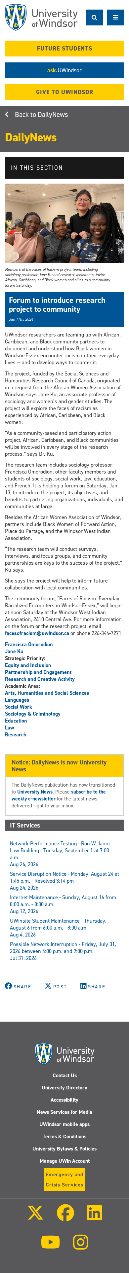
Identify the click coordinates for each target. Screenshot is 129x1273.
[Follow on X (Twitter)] (35, 1217)
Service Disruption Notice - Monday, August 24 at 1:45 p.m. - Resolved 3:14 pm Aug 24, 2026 (64, 880)
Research (15, 734)
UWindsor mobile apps (64, 1124)
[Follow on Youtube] (50, 1246)
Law (9, 727)
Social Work (18, 706)
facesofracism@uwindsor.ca (37, 633)
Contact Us (65, 1075)
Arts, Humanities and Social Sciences (47, 693)
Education (16, 720)
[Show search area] (94, 17)
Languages (17, 699)
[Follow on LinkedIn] (94, 1217)
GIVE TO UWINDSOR (64, 92)
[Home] (41, 17)
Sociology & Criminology (33, 713)
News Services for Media (64, 1112)
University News (35, 791)
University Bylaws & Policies (64, 1148)
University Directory (64, 1087)
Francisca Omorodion (29, 644)
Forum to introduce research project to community (57, 304)
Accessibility (64, 1099)
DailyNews (53, 114)
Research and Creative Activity (40, 679)
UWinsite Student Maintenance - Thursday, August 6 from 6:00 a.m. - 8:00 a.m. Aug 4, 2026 (58, 927)
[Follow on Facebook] (65, 1217)
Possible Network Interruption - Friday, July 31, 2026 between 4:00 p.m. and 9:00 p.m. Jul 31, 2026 (63, 951)
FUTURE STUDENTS (64, 49)
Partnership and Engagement (38, 672)
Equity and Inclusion (28, 665)
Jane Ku (14, 651)
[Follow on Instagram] (80, 1246)
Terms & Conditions (64, 1136)
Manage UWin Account (65, 1160)
